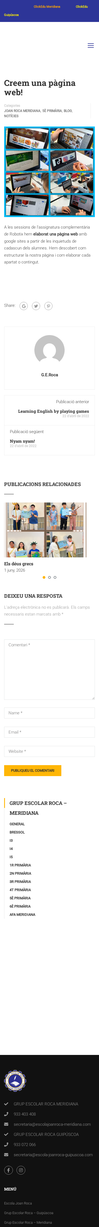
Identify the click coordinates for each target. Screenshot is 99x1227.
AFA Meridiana (22, 914)
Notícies (11, 116)
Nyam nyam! (22, 441)
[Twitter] (36, 306)
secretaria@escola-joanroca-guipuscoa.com (53, 1154)
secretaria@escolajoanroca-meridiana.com (52, 1124)
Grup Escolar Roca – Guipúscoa (28, 1213)
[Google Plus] (24, 306)
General (17, 824)
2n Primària (20, 873)
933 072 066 (25, 1144)
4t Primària (20, 890)
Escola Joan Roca (18, 1203)
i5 (11, 857)
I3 (11, 840)
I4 (11, 849)
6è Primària (20, 906)
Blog (68, 111)
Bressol (17, 832)
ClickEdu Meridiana (47, 7)
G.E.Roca (49, 374)
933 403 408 (25, 1114)
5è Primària (52, 111)
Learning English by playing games (53, 411)
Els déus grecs (18, 563)
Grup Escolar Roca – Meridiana (28, 1222)
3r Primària (20, 882)
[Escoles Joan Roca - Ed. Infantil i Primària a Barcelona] (12, 47)
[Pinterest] (48, 306)
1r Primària (20, 865)
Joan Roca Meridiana (22, 111)
